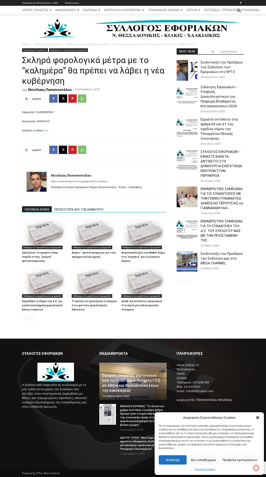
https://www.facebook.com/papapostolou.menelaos (79, 181)
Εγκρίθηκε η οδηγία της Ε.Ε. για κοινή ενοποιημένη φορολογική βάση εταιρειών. (42, 305)
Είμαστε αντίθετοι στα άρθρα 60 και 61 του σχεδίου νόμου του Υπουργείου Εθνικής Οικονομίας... (219, 128)
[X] (63, 98)
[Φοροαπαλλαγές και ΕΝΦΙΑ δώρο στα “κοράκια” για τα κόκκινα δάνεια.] (144, 233)
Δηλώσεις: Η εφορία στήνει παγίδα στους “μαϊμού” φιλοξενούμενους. (40, 256)
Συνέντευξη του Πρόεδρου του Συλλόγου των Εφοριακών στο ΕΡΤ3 (222, 67)
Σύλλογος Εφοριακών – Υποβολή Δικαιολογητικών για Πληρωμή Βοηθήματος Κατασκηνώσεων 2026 (219, 96)
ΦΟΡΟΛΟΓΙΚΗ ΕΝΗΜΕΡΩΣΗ (122, 10)
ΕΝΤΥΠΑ (192, 10)
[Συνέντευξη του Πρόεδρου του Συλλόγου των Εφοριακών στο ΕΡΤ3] (187, 70)
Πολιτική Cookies (205, 469)
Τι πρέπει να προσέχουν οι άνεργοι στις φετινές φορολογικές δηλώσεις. (94, 305)
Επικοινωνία (72, 2)
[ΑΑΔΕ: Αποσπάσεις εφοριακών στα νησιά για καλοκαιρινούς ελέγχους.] (144, 282)
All (212, 51)
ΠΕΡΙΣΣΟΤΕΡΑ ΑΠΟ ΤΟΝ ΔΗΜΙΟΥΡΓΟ (78, 209)
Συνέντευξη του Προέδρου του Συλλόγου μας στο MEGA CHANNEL (222, 258)
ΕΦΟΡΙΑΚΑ (90, 10)
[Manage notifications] (256, 468)
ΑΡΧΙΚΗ (27, 10)
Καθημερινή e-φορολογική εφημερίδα (87, 44)
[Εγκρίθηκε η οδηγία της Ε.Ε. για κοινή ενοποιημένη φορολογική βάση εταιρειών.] (44, 282)
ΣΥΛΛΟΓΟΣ (41, 10)
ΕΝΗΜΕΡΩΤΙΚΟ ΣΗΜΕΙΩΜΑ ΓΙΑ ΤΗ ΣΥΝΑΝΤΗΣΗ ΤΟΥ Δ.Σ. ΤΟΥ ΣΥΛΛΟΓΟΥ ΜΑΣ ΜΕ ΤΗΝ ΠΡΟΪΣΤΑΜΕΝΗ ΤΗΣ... (222, 230)
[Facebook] (241, 3)
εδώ (46, 130)
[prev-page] (24, 317)
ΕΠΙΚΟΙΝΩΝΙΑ (250, 10)
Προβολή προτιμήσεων (240, 460)
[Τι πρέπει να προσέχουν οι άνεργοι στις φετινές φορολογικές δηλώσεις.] (94, 282)
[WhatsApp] (82, 98)
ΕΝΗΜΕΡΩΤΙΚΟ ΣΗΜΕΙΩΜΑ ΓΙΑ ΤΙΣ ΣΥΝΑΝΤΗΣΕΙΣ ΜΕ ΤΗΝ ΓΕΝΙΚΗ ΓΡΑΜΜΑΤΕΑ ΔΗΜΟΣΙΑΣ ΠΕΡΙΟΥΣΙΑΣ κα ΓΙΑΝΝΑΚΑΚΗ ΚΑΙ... (222, 198)
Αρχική (26, 44)
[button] (258, 418)
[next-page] (31, 317)
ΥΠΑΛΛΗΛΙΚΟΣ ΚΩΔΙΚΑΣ (163, 10)
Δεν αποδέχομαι (203, 460)
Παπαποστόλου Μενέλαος (214, 400)
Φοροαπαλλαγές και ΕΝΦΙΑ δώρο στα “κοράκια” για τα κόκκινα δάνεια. (143, 256)
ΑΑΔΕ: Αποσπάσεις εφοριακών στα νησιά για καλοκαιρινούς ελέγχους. (141, 305)
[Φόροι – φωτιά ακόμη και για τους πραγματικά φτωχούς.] (94, 233)
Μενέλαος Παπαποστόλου (50, 89)
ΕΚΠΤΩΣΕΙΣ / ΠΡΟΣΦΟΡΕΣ (221, 10)
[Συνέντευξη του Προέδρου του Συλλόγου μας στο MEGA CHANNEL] (187, 261)
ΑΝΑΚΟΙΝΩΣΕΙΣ (65, 10)
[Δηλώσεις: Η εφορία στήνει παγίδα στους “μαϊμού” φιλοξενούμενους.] (44, 233)
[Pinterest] (72, 98)
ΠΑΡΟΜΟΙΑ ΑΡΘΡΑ (37, 209)
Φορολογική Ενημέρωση (48, 44)
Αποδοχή (173, 460)
